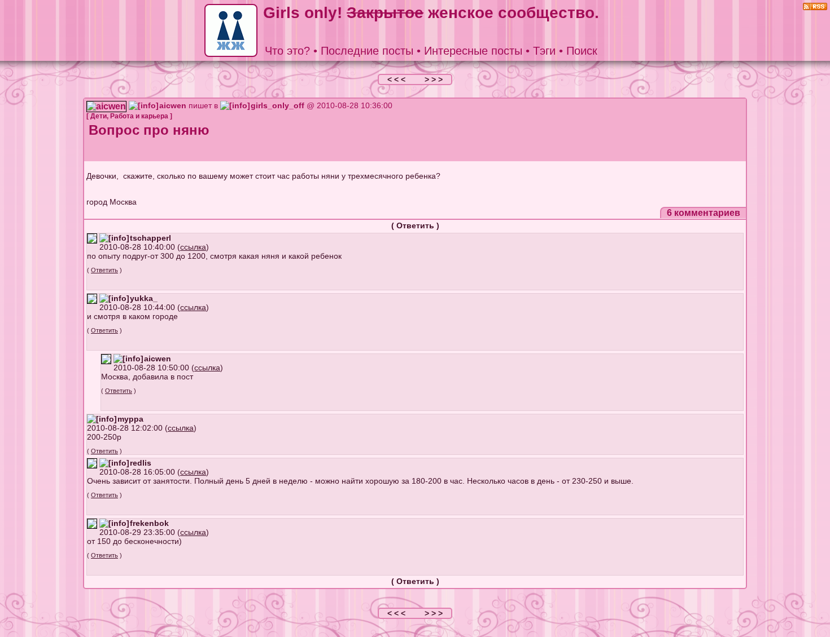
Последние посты (367, 51)
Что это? (287, 51)
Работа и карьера (139, 116)
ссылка (193, 246)
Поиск (581, 51)
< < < (397, 79)
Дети (98, 116)
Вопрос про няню (149, 130)
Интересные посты (473, 51)
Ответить (415, 225)
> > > (434, 79)
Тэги (544, 51)
